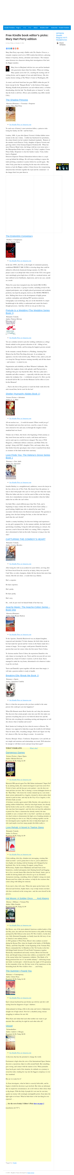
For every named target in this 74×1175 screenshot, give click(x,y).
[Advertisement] (37, 12)
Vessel (9, 1026)
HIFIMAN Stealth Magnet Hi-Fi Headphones (61, 36)
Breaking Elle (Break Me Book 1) (22, 675)
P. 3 (30, 27)
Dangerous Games (15, 752)
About (35, 27)
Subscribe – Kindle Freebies (60, 27)
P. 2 (25, 27)
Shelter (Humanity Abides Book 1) (23, 393)
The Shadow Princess (17, 100)
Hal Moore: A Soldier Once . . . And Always (27, 898)
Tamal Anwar (30, 1173)
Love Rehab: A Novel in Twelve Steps (25, 827)
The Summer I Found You (19, 971)
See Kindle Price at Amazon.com (20, 124)
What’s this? (34, 748)
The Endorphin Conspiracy (19, 236)
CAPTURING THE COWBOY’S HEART (25, 539)
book (15, 1163)
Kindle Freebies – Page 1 (13, 27)
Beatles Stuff (44, 27)
